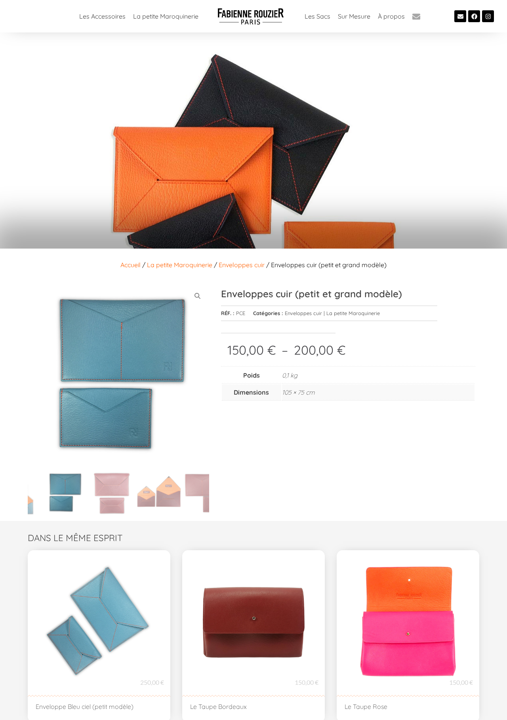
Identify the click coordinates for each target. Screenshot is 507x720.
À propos (391, 16)
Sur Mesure (354, 16)
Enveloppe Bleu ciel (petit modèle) (84, 707)
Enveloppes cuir (242, 265)
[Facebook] (474, 16)
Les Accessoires (102, 16)
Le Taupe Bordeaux (218, 707)
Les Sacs (317, 16)
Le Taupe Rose (366, 707)
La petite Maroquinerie (165, 16)
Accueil (130, 265)
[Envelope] (460, 16)
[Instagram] (488, 16)
